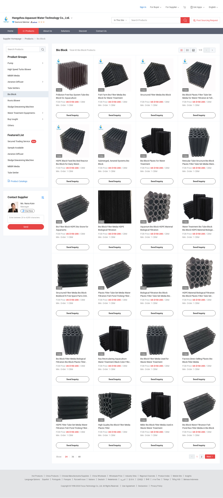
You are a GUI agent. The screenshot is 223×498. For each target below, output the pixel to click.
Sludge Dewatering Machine (21, 106)
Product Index (164, 476)
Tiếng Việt (176, 479)
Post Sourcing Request (207, 20)
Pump (10, 63)
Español (45, 479)
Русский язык (79, 479)
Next (209, 456)
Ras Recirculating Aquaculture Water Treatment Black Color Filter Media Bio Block (114, 362)
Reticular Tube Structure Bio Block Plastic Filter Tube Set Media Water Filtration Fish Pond (198, 164)
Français (67, 479)
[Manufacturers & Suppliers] (22, 6)
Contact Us (101, 30)
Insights (188, 476)
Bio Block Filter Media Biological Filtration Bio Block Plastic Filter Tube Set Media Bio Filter (71, 362)
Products (29, 30)
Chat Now (29, 211)
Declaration (143, 486)
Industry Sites (131, 476)
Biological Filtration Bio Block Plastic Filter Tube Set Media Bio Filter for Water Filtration (155, 295)
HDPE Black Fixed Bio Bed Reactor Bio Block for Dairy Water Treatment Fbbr (72, 164)
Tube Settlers (14, 88)
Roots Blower (14, 100)
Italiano (92, 479)
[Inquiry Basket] (185, 7)
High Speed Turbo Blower (19, 69)
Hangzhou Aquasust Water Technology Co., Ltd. (41, 17)
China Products (52, 476)
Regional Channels (147, 476)
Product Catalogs (19, 181)
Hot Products (37, 476)
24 (66, 456)
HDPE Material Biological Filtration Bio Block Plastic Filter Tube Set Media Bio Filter (198, 295)
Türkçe (166, 479)
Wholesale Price (115, 476)
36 (73, 456)
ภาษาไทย (156, 479)
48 (79, 456)
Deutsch (101, 479)
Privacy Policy (156, 486)
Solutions (65, 30)
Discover (83, 30)
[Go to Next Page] (212, 50)
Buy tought (13, 119)
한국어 (131, 479)
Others (11, 125)
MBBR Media (14, 75)
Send (26, 226)
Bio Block (12, 94)
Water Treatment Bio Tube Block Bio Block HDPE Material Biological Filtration (198, 229)
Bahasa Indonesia (191, 479)
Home (10, 30)
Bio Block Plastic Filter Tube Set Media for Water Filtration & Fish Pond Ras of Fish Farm (197, 97)
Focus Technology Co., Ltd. (92, 486)
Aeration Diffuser (16, 81)
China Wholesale (99, 476)
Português (56, 479)
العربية (122, 479)
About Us (47, 30)
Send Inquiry (72, 115)
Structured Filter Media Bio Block (155, 94)
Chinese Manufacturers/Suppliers (75, 476)
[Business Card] (43, 197)
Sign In (143, 7)
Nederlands (112, 479)
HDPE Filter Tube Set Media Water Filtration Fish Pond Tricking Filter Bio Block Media (71, 428)
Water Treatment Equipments (21, 112)
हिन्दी (147, 479)
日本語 (140, 479)
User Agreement (128, 486)
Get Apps (197, 7)
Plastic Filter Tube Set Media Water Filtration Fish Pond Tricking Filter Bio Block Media (114, 295)
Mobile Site (177, 476)
